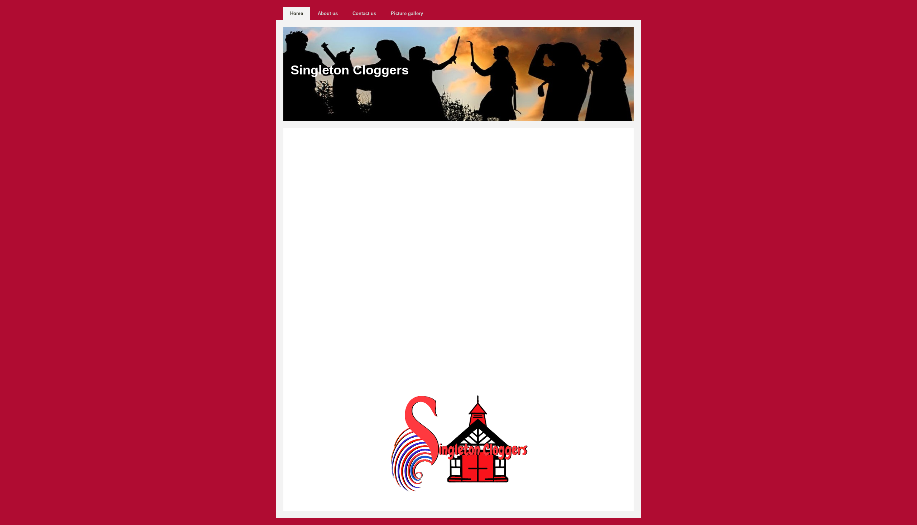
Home (296, 13)
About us (328, 13)
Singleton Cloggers (350, 70)
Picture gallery (407, 13)
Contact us (364, 13)
